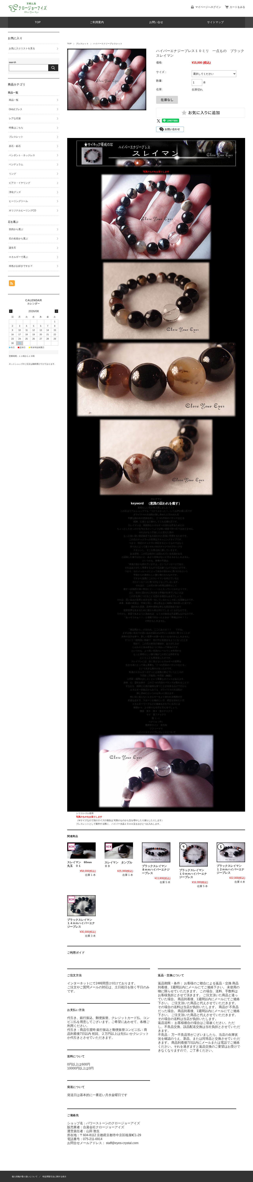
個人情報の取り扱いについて (25, 1176)
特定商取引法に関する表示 (54, 1176)
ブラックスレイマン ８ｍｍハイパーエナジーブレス (156, 869)
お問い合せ (156, 22)
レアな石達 (15, 118)
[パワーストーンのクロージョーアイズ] (27, 13)
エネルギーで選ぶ (18, 257)
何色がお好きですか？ (21, 266)
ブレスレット (82, 43)
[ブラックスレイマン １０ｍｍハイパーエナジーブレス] (193, 854)
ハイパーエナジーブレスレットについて (156, 732)
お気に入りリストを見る (22, 48)
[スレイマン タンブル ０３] (119, 850)
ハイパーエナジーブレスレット (107, 43)
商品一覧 (13, 100)
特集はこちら (16, 127)
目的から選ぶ (16, 229)
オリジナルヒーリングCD (22, 210)
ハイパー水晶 (118, 824)
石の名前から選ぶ (18, 238)
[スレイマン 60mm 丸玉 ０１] (81, 850)
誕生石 (12, 247)
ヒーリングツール (18, 201)
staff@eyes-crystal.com (122, 1143)
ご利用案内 (97, 22)
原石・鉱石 (15, 146)
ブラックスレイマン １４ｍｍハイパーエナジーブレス (81, 923)
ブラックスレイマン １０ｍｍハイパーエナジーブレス (193, 874)
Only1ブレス (15, 109)
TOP (38, 22)
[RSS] (12, 284)
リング (12, 173)
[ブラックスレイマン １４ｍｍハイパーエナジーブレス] (81, 905)
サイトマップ (215, 22)
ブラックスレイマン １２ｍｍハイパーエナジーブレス (230, 869)
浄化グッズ (15, 192)
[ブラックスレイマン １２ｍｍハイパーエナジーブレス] (231, 852)
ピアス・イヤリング (19, 182)
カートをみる (237, 7)
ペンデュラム (16, 164)
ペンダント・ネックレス (22, 155)
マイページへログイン (208, 7)
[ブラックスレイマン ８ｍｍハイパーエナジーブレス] (156, 852)
